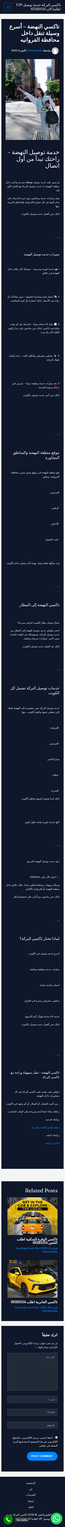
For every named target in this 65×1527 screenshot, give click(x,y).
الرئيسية (30, 1483)
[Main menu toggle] (8, 7)
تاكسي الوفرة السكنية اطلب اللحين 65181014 (37, 1241)
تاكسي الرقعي (52, 1142)
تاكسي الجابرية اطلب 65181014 (34, 1302)
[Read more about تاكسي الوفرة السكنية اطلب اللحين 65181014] (32, 1215)
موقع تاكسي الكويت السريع (45, 1127)
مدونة (31, 1501)
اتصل (31, 1507)
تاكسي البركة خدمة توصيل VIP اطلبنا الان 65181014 (38, 7)
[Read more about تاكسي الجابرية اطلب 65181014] (32, 1278)
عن (31, 1489)
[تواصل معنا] (8, 1519)
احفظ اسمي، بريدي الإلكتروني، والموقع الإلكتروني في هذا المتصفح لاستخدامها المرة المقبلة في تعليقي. (35, 1441)
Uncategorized (24, 1248)
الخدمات (31, 1495)
